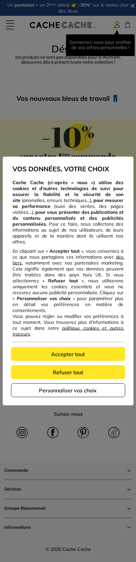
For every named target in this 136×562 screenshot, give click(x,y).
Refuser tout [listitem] (68, 372)
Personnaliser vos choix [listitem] (68, 390)
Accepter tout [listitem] (68, 354)
